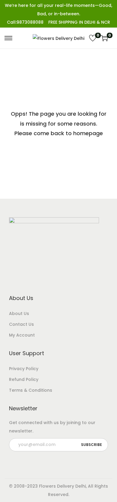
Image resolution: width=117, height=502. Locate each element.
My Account (22, 335)
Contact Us (21, 324)
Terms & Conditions (30, 390)
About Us (19, 313)
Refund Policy (23, 379)
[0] (92, 38)
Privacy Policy (23, 369)
